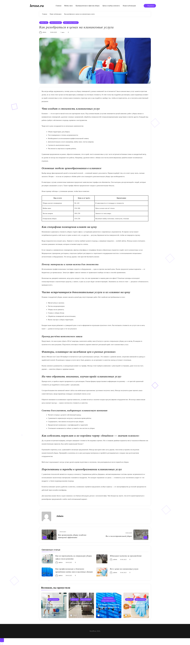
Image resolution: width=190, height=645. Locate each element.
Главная (58, 6)
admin (44, 32)
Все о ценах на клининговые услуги (124, 569)
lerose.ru (37, 6)
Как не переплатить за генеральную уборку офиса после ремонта (54, 606)
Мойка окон (68, 6)
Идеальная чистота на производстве (126, 556)
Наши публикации (129, 6)
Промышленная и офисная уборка (88, 6)
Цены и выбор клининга (111, 6)
